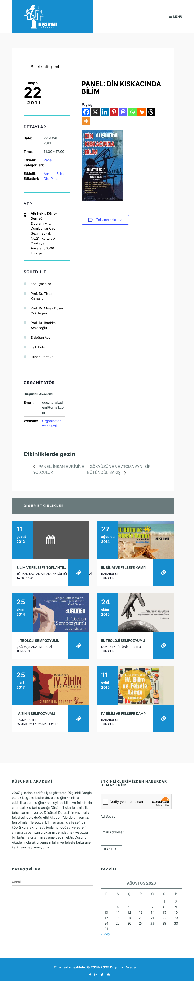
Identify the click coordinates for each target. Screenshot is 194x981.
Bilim (60, 173)
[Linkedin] (105, 112)
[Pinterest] (114, 112)
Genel (16, 882)
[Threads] (151, 112)
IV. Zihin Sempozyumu (36, 713)
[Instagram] (94, 974)
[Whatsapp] (132, 112)
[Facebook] (86, 112)
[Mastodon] (123, 112)
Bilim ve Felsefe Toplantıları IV (45, 567)
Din (46, 178)
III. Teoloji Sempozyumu (123, 640)
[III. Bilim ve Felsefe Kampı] (135, 540)
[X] (95, 112)
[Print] (141, 112)
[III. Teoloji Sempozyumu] (135, 612)
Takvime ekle (106, 219)
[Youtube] (107, 974)
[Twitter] (101, 974)
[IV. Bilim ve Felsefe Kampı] (135, 685)
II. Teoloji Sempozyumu (38, 640)
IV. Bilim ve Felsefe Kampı (124, 713)
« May (105, 934)
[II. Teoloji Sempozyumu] (50, 612)
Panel (48, 160)
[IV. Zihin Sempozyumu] (50, 685)
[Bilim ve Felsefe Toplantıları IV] (50, 540)
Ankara (49, 173)
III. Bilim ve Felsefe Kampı (123, 567)
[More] (86, 121)
